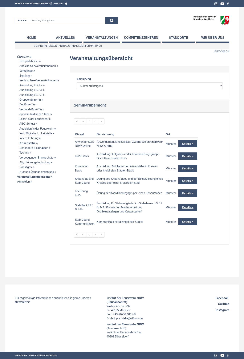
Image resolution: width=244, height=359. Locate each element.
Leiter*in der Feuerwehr (33, 118)
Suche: (22, 20)
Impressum (21, 355)
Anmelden (220, 51)
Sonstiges (25, 167)
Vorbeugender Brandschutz (36, 157)
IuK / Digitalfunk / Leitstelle (35, 133)
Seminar (24, 75)
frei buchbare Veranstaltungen (37, 80)
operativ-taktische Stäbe (34, 114)
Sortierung (84, 78)
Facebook (227, 3)
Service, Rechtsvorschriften (32, 3)
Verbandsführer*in (30, 109)
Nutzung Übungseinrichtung (36, 171)
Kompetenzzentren (141, 37)
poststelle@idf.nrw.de (129, 318)
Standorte (178, 37)
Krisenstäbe (27, 143)
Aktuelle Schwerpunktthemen (37, 65)
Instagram (215, 3)
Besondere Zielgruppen (33, 147)
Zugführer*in (27, 104)
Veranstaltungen (102, 37)
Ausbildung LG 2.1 (30, 89)
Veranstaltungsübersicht (33, 176)
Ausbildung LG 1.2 (30, 85)
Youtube (222, 3)
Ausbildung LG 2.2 (30, 94)
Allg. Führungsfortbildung (34, 162)
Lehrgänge (26, 70)
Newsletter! (22, 302)
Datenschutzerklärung (43, 355)
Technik (24, 152)
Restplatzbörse (28, 61)
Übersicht (23, 56)
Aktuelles (65, 37)
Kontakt (58, 3)
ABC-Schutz (27, 123)
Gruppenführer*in (30, 99)
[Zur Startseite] (211, 20)
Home (31, 37)
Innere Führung (28, 138)
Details (186, 143)
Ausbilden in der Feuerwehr (36, 128)
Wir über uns (212, 37)
